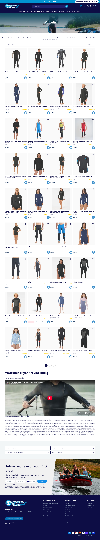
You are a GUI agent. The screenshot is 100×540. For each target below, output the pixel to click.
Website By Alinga (91, 535)
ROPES (68, 11)
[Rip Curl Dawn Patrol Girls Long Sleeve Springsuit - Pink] (84, 303)
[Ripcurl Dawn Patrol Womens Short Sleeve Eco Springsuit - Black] (61, 268)
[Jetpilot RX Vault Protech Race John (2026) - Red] (84, 129)
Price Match (68, 518)
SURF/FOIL (26, 11)
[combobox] (50, 6)
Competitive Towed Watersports (72, 522)
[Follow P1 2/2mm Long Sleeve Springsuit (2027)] (16, 129)
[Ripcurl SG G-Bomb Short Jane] (84, 234)
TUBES (47, 11)
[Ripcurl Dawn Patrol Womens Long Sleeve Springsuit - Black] (61, 199)
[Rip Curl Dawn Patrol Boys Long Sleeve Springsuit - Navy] (61, 303)
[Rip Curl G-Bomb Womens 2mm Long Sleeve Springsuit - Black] (61, 164)
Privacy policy (46, 509)
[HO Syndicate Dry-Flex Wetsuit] (61, 59)
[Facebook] (6, 523)
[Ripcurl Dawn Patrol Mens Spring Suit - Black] (84, 94)
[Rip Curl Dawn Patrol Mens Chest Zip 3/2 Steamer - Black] (84, 59)
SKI (32, 11)
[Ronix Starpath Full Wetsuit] (16, 59)
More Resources (69, 524)
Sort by (90, 44)
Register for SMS (91, 505)
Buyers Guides (68, 514)
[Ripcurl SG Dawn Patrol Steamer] (16, 94)
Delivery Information (47, 507)
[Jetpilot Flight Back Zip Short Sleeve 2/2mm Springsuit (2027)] (84, 338)
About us (45, 514)
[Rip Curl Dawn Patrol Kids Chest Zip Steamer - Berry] (61, 94)
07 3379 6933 (12, 514)
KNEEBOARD (54, 11)
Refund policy (46, 518)
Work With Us (46, 520)
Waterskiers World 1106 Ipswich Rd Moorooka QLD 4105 (18, 512)
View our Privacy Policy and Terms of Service (21, 489)
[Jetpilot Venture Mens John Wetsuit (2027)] (39, 268)
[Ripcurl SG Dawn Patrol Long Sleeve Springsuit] (39, 199)
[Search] (66, 6)
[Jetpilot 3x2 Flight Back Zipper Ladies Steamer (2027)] (61, 338)
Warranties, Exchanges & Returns (50, 503)
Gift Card (67, 503)
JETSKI (73, 11)
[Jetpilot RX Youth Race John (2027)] (39, 338)
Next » (54, 365)
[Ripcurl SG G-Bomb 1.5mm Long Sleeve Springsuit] (84, 199)
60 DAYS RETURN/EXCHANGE (50, 1)
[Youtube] (9, 523)
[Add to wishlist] (25, 49)
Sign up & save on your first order (86, 1)
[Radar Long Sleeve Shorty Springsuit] (84, 164)
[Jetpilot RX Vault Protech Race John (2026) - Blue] (39, 129)
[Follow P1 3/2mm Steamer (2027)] (39, 59)
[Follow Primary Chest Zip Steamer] (39, 303)
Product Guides (68, 507)
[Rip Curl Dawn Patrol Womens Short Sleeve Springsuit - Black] (16, 234)
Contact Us (45, 505)
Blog (66, 520)
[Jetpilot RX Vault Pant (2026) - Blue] (61, 234)
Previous (30, 1)
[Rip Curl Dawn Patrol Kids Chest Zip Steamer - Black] (39, 94)
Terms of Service (47, 516)
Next (69, 1)
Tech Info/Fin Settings (70, 505)
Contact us (89, 507)
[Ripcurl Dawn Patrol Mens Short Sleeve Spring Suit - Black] (16, 164)
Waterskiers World (83, 535)
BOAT (78, 11)
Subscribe (42, 481)
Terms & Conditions (47, 511)
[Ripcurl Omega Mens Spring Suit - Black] (16, 303)
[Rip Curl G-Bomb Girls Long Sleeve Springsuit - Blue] (16, 338)
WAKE (20, 11)
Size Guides (68, 509)
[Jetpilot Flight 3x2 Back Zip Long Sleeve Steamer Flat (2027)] (84, 268)
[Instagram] (13, 523)
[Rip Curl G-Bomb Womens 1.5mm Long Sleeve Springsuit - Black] (16, 199)
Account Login (90, 503)
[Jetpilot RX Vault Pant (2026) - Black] (16, 268)
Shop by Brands (69, 526)
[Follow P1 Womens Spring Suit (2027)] (39, 164)
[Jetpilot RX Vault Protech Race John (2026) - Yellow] (61, 129)
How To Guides (68, 511)
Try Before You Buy (69, 516)
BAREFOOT (62, 11)
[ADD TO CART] (25, 77)
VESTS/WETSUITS (39, 11)
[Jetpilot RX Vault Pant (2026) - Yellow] (39, 234)
